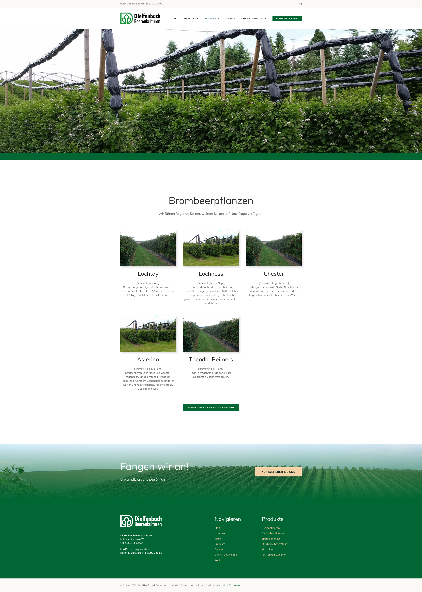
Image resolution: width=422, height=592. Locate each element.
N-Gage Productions (230, 585)
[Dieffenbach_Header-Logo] (140, 14)
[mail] (300, 3)
